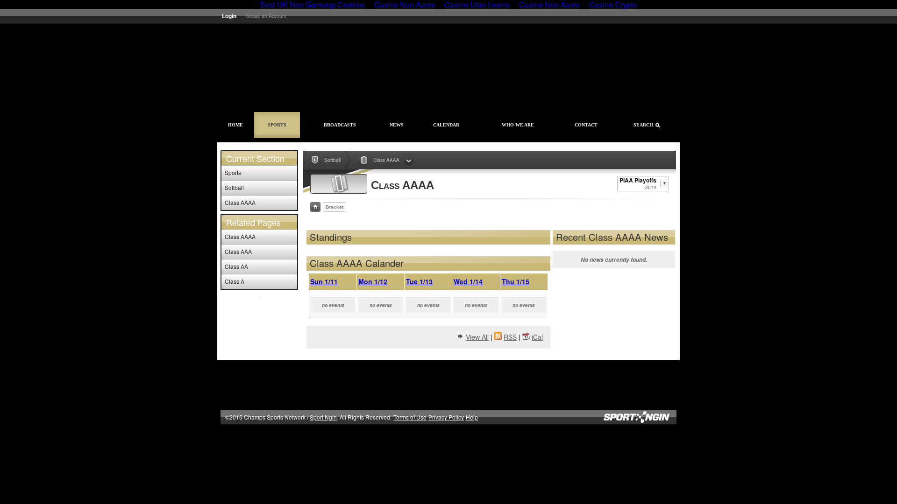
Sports (277, 124)
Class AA (236, 266)
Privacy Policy (446, 417)
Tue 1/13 (419, 281)
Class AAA (238, 251)
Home (235, 124)
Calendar (446, 124)
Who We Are (518, 124)
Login (229, 16)
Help (472, 417)
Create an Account (266, 16)
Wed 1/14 (468, 281)
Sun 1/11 (324, 281)
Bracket (334, 207)
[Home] (315, 207)
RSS (510, 337)
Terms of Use (410, 417)
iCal (537, 337)
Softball (234, 187)
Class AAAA (240, 202)
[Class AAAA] (338, 184)
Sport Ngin (644, 16)
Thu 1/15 (515, 281)
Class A (234, 281)
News (397, 124)
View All (477, 337)
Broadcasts (340, 124)
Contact (586, 124)
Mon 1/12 (372, 281)
